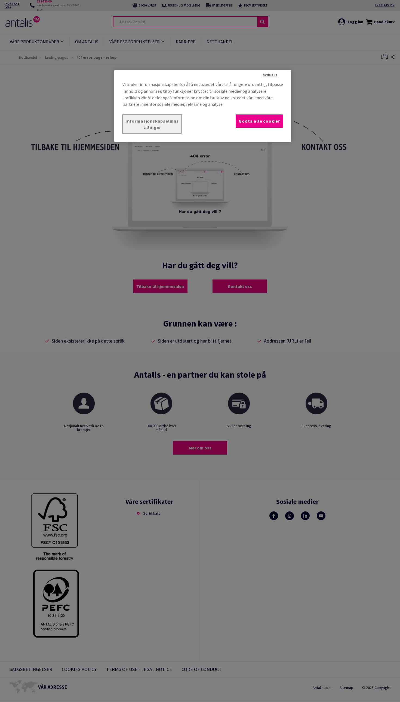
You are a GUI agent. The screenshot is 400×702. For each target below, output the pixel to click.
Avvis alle (270, 75)
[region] (202, 106)
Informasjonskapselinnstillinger (152, 124)
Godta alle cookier (259, 121)
